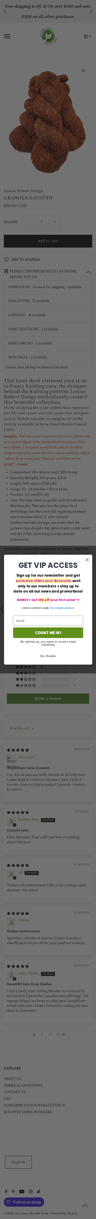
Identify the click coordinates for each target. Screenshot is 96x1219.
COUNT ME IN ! (48, 632)
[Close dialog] (87, 559)
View (52, 607)
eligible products (65, 607)
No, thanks (48, 655)
